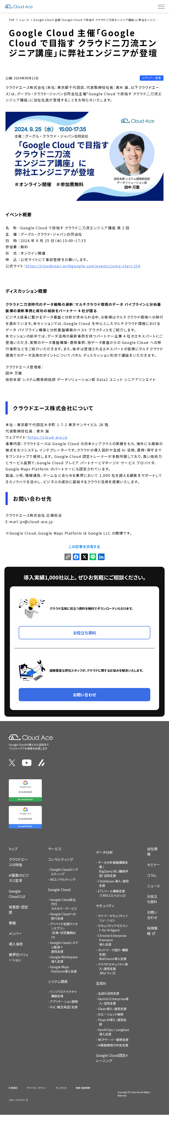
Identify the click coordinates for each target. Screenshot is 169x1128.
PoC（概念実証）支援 (63, 1007)
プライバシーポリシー (36, 1087)
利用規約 (13, 1087)
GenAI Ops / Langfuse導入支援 (113, 1031)
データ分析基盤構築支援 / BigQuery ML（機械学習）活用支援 (113, 869)
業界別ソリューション (18, 957)
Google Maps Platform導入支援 (63, 969)
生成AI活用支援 (108, 993)
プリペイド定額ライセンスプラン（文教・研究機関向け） (64, 930)
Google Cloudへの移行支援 (63, 916)
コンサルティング (60, 859)
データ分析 (104, 852)
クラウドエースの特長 (18, 862)
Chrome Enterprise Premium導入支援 (112, 940)
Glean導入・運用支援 (112, 1009)
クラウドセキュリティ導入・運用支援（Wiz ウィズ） (113, 968)
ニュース (153, 885)
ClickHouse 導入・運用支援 (113, 883)
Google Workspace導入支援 (64, 959)
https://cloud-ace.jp (47, 437)
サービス (54, 848)
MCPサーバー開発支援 (113, 1039)
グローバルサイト (17, 1100)
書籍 (12, 922)
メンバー (15, 933)
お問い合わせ (152, 915)
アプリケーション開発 (64, 1001)
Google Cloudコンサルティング (64, 871)
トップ (13, 848)
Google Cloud (59, 889)
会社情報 (152, 851)
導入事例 (16, 944)
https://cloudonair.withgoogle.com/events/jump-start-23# (83, 265)
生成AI (101, 983)
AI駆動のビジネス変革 (19, 878)
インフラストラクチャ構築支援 (63, 993)
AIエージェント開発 (110, 1014)
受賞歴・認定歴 (18, 909)
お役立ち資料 (152, 899)
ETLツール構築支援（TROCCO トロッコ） (112, 893)
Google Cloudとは (17, 893)
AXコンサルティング (62, 879)
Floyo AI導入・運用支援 (112, 1022)
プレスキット (61, 1087)
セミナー (153, 864)
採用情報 (152, 930)
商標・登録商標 (83, 1087)
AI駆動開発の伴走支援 (113, 1045)
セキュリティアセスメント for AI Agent (113, 927)
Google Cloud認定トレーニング (112, 1058)
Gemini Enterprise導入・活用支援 (113, 1001)
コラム (151, 875)
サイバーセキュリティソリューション (113, 918)
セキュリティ (105, 905)
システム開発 (58, 981)
